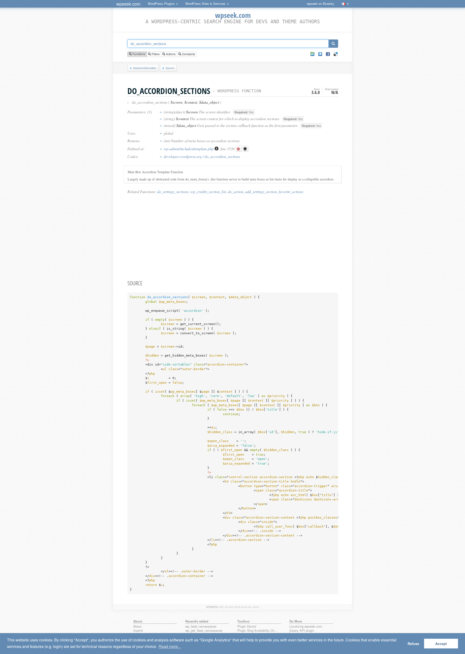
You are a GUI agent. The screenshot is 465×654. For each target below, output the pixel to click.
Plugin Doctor (246, 626)
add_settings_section (261, 191)
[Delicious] (336, 54)
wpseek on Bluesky (320, 3)
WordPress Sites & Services (205, 3)
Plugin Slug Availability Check (258, 631)
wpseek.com (128, 3)
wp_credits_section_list (208, 191)
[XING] (312, 54)
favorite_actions (291, 191)
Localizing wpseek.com (305, 626)
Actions (170, 54)
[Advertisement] (232, 237)
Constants (188, 54)
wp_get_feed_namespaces (204, 631)
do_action (235, 191)
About (137, 626)
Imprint (138, 631)
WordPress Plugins (162, 3)
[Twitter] (320, 54)
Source (170, 68)
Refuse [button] (413, 643)
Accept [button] (441, 643)
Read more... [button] (170, 646)
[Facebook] (328, 54)
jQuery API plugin (301, 631)
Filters (155, 54)
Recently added (196, 621)
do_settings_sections (172, 191)
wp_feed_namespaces (201, 626)
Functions (138, 54)
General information (144, 68)
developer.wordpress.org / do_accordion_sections (202, 156)
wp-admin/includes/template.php (189, 148)
